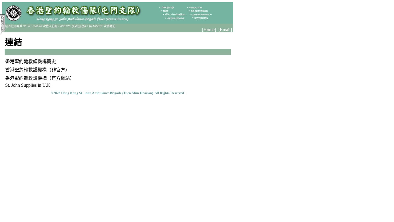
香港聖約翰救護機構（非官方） (37, 69)
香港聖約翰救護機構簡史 (30, 61)
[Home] (209, 29)
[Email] (225, 29)
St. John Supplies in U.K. (28, 85)
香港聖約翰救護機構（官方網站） (39, 78)
